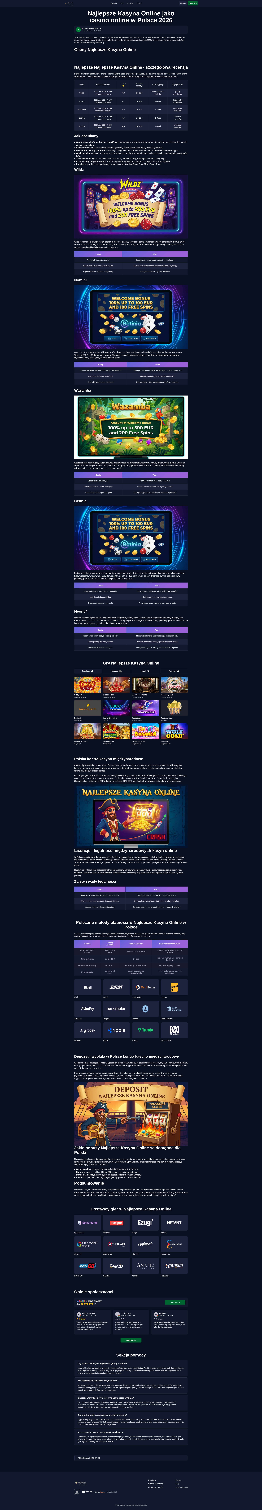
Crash (143, 671)
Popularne (86, 671)
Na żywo (115, 671)
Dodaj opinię (175, 1302)
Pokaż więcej (131, 1340)
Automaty (172, 671)
